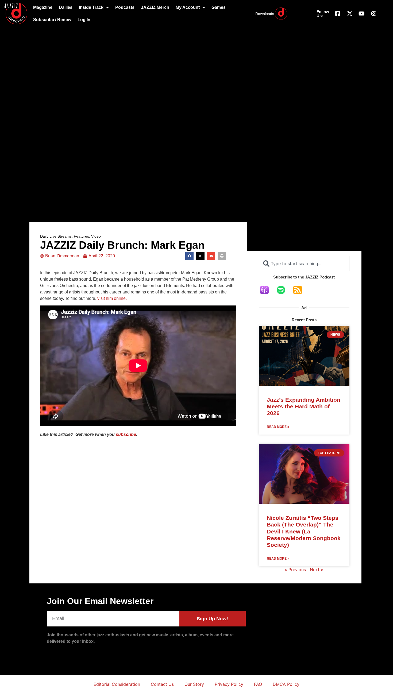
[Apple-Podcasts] (267, 290)
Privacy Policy (229, 684)
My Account (188, 7)
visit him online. (112, 298)
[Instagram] (373, 13)
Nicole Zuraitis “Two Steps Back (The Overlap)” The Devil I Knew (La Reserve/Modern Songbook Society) (304, 531)
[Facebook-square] (337, 13)
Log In (84, 19)
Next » (316, 569)
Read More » (278, 427)
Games (218, 7)
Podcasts (124, 7)
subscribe (126, 434)
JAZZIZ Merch (155, 7)
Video (96, 236)
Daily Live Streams (56, 236)
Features (81, 236)
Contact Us (162, 684)
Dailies (65, 7)
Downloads (264, 13)
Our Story (194, 684)
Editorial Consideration (117, 684)
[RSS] (300, 290)
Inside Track (91, 7)
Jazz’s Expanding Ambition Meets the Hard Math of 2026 (303, 406)
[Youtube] (361, 13)
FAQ (258, 684)
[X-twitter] (349, 13)
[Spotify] (283, 290)
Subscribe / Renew (52, 19)
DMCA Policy (286, 684)
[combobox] (304, 263)
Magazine (42, 7)
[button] (189, 256)
